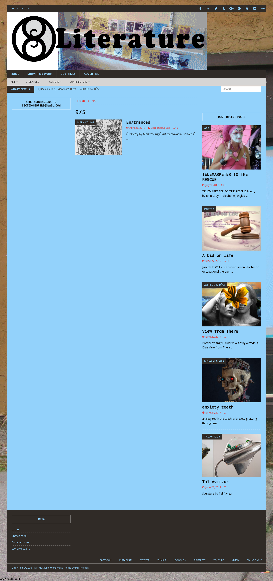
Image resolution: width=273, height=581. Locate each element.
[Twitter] (215, 8)
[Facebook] (200, 8)
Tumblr (161, 560)
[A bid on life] (231, 228)
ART (13, 81)
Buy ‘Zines (68, 74)
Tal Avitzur (215, 481)
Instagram (125, 560)
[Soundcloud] (262, 8)
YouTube (218, 560)
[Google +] (231, 8)
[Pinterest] (239, 8)
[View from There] (231, 304)
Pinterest (199, 560)
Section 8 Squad (160, 127)
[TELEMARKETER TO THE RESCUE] (231, 147)
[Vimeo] (254, 8)
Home (15, 74)
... (247, 196)
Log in (15, 529)
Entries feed (19, 536)
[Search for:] (241, 89)
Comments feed (21, 542)
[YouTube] (247, 8)
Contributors (78, 81)
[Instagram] (208, 8)
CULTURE (54, 81)
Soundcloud (254, 560)
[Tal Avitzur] (231, 455)
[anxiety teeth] (231, 380)
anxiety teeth (217, 406)
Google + (180, 560)
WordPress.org (21, 548)
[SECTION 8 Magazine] (107, 67)
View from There (220, 331)
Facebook (105, 560)
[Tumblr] (223, 8)
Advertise (91, 74)
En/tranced (138, 122)
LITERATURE (32, 81)
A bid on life (217, 255)
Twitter (144, 560)
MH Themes (82, 567)
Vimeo (235, 560)
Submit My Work (40, 74)
